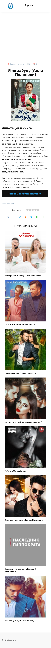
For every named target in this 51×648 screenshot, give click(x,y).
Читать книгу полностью (24, 193)
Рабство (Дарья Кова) (15, 471)
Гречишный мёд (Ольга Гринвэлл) (20, 373)
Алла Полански (8, 204)
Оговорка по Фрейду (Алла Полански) (23, 276)
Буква (29, 5)
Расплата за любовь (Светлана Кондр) (23, 422)
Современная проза (17, 64)
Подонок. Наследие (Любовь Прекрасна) (24, 520)
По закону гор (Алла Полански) (19, 621)
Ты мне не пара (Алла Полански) (20, 325)
